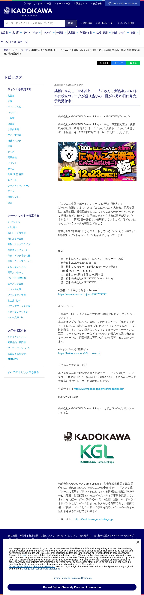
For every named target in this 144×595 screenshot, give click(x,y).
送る (135, 63)
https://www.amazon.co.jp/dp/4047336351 (83, 294)
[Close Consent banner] (138, 542)
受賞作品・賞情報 (17, 342)
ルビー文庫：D (15, 317)
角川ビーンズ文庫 (17, 233)
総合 (10, 202)
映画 (10, 146)
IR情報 (23, 535)
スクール (22, 42)
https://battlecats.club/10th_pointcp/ (79, 353)
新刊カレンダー (106, 23)
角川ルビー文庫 (15, 238)
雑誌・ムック (14, 140)
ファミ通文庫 (14, 289)
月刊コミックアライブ (19, 244)
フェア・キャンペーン (19, 185)
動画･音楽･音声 (15, 174)
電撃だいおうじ (15, 272)
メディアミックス (17, 336)
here (24, 555)
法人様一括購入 (101, 535)
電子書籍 (12, 157)
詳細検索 (87, 23)
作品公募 (97, 3)
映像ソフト (13, 197)
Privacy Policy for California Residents (72, 578)
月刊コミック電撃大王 (19, 255)
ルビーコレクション (18, 312)
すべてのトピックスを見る (23, 372)
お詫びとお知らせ (17, 353)
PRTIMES (13, 359)
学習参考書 (13, 129)
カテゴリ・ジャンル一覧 (39, 3)
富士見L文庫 (14, 300)
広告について (47, 535)
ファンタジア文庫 (17, 295)
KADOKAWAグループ (123, 535)
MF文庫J (12, 227)
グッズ (12, 42)
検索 (70, 23)
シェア (120, 63)
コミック (12, 112)
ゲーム (4, 42)
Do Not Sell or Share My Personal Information (32, 566)
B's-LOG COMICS (17, 278)
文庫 (10, 101)
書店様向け (85, 535)
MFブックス (14, 222)
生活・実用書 (14, 135)
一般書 (11, 118)
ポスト (106, 63)
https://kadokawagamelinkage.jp (94, 519)
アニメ (11, 191)
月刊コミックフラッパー (20, 261)
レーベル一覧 (63, 3)
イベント (12, 163)
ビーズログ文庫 (15, 283)
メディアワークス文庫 (19, 306)
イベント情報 (127, 23)
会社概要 (12, 535)
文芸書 (11, 95)
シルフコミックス (17, 267)
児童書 (11, 123)
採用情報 (33, 535)
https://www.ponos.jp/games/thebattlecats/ (99, 388)
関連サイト (81, 3)
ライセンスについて (67, 535)
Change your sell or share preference (41, 569)
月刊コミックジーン (18, 250)
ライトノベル (14, 107)
